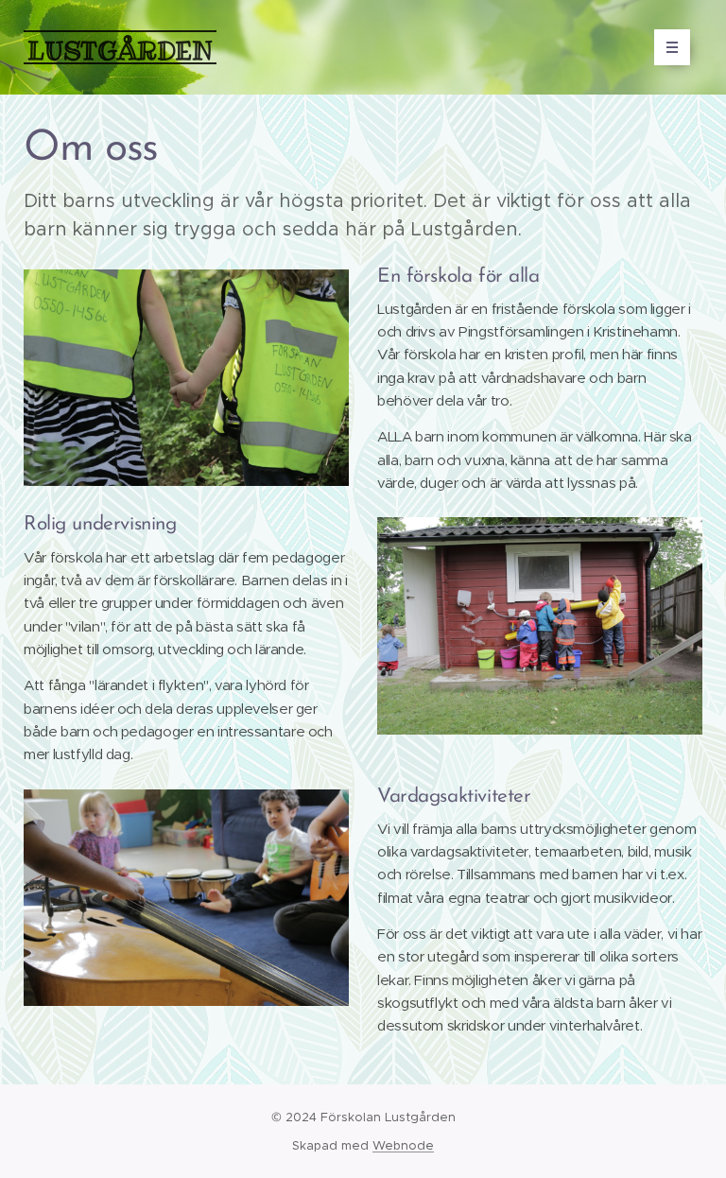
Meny (672, 47)
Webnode (403, 1145)
